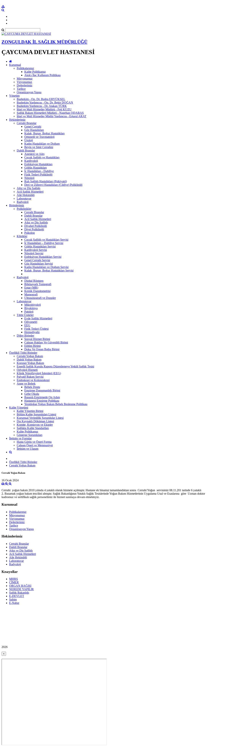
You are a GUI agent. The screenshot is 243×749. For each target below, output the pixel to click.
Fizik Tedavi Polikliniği (38, 174)
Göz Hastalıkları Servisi (38, 263)
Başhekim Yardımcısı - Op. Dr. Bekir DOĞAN (45, 102)
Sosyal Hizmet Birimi (37, 339)
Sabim (13, 599)
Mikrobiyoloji (32, 304)
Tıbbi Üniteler (25, 315)
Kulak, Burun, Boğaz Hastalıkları (44, 133)
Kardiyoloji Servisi (35, 250)
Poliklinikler (24, 208)
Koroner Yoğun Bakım (30, 363)
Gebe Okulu (31, 393)
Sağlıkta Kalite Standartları (33, 428)
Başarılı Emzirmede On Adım (42, 397)
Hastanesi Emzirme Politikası (41, 400)
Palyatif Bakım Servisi (30, 376)
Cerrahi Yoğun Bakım (30, 356)
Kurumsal (15, 64)
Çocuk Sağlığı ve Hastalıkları (41, 157)
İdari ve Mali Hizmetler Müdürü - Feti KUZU (44, 109)
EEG (27, 325)
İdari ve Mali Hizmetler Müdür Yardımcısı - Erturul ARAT (51, 116)
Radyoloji (22, 202)
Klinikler (22, 236)
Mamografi (31, 294)
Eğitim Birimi (32, 345)
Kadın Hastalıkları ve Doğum (42, 143)
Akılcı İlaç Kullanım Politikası (42, 75)
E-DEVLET (16, 596)
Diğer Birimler (25, 335)
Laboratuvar (24, 198)
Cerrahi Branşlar (26, 123)
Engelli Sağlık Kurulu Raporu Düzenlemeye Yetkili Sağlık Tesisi (55, 366)
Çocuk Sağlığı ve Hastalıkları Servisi (46, 239)
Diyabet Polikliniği (35, 226)
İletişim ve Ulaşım (27, 448)
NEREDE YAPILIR (21, 589)
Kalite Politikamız (35, 71)
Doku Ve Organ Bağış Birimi (41, 349)
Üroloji (28, 140)
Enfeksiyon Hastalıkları (38, 164)
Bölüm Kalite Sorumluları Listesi (36, 414)
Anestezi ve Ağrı (34, 154)
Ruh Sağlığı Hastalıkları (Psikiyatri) (45, 181)
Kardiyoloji (31, 160)
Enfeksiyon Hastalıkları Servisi (42, 256)
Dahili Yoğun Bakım (29, 359)
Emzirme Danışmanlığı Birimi (42, 390)
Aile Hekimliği (26, 195)
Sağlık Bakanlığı (19, 592)
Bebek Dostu (32, 387)
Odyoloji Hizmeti (27, 369)
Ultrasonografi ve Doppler (40, 297)
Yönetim (14, 95)
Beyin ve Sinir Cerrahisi (38, 147)
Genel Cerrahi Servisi (37, 260)
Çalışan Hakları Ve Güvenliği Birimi (46, 342)
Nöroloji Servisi (33, 253)
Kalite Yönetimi (18, 407)
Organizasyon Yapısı (29, 92)
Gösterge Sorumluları (29, 435)
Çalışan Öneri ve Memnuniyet (35, 445)
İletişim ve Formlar (20, 438)
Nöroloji (29, 178)
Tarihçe (21, 88)
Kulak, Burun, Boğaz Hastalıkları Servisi (48, 270)
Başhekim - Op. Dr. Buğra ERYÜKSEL (41, 99)
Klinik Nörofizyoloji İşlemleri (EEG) (39, 373)
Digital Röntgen (33, 280)
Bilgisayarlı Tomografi (37, 284)
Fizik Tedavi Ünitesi (36, 328)
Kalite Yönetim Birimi (30, 411)
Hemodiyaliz (32, 332)
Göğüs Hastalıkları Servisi (40, 246)
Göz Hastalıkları (34, 130)
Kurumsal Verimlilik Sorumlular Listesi (40, 417)
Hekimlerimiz (17, 119)
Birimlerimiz (16, 205)
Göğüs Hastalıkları (35, 167)
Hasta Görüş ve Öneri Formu (34, 441)
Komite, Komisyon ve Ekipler (35, 424)
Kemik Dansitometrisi (37, 291)
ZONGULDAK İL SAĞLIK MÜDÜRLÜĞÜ (44, 41)
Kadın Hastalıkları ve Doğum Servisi (46, 267)
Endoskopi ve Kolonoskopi (33, 380)
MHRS (13, 579)
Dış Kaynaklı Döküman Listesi (35, 421)
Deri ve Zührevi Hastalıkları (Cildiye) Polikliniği (53, 184)
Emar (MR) (31, 287)
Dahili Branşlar (26, 150)
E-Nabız (14, 602)
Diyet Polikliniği (34, 229)
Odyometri (30, 321)
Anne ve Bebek (26, 383)
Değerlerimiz (24, 85)
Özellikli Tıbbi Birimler (23, 352)
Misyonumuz (24, 78)
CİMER (14, 582)
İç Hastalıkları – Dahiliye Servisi (43, 243)
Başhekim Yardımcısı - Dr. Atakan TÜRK (42, 106)
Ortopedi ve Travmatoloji (39, 136)
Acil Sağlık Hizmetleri (30, 191)
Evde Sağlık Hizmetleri (38, 318)
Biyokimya (31, 308)
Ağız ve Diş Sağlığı (28, 188)
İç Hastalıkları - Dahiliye (39, 171)
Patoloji (28, 311)
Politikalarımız (25, 68)
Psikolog (29, 232)
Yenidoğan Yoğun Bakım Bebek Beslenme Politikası (55, 404)
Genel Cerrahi (32, 126)
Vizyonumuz (24, 82)
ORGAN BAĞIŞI (20, 585)
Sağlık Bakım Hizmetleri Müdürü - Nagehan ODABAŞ (50, 112)
